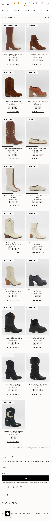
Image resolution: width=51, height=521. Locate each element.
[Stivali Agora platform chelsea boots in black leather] (37, 320)
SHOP (6, 495)
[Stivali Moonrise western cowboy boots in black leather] (37, 367)
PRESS (46, 513)
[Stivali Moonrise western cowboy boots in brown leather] (13, 132)
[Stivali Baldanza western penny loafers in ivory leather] (37, 132)
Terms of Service (43, 482)
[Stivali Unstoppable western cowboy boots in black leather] (13, 320)
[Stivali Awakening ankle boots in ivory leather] (37, 226)
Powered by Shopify (7, 517)
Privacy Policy (33, 482)
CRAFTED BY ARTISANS (25, 513)
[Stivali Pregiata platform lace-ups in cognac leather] (37, 84)
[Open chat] (7, 513)
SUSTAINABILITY (37, 513)
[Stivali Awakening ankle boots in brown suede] (37, 37)
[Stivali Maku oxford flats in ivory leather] (37, 179)
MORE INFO (10, 503)
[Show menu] (3, 3)
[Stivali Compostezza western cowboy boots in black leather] (13, 367)
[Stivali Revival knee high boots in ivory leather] (13, 179)
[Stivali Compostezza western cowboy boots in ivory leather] (13, 273)
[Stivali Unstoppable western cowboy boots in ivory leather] (13, 226)
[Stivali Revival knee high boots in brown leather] (13, 37)
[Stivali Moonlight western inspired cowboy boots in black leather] (13, 414)
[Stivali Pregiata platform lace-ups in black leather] (37, 273)
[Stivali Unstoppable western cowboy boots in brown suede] (13, 84)
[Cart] (47, 3)
